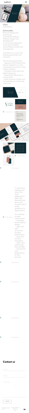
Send (7, 401)
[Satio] (7, 2)
